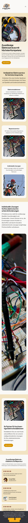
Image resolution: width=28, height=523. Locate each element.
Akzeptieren (11, 518)
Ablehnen (18, 518)
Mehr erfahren (6, 62)
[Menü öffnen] (25, 6)
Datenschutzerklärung (14, 521)
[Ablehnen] (26, 517)
